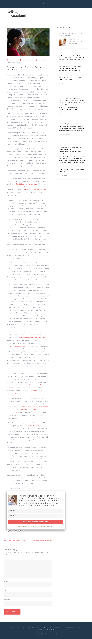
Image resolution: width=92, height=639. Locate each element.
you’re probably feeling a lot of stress (30, 337)
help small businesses (31, 187)
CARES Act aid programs (26, 184)
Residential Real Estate (46, 629)
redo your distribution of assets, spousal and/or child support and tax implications (28, 409)
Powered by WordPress (41, 634)
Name (6, 581)
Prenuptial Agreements (44, 627)
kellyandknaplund (28, 60)
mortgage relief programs (36, 190)
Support (22, 627)
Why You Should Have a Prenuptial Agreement (75, 41)
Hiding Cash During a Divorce (14, 540)
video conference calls (20, 346)
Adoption (57, 627)
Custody (41, 60)
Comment (8, 559)
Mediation (16, 62)
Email (6, 590)
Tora (57, 634)
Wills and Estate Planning (72, 627)
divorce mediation (27, 385)
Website (7, 599)
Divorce (9, 62)
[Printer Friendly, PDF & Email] (15, 530)
